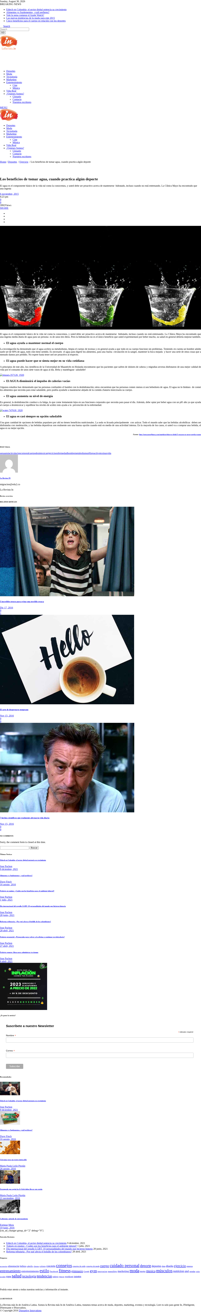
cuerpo (32, 453)
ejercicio (51, 453)
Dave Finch (6, 881)
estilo (44, 1270)
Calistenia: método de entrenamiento (14, 1219)
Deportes (12, 162)
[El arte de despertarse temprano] (67, 703)
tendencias (44, 1276)
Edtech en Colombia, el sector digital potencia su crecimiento (36, 9)
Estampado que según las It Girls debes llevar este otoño (21, 1189)
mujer (143, 1271)
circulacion (15, 453)
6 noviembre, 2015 (9, 194)
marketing (123, 1271)
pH (89, 453)
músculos (164, 1270)
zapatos (77, 1276)
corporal (25, 453)
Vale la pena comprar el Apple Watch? (25, 15)
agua (2, 453)
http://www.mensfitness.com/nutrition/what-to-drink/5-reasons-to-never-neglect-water (170, 434)
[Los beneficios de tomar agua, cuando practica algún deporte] (9, 471)
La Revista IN (5, 478)
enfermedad (61, 453)
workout (69, 1276)
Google (86, 1271)
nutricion (178, 1271)
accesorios (3, 1266)
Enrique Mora (7, 1225)
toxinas (103, 453)
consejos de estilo (79, 1266)
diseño (169, 1266)
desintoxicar (41, 453)
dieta (163, 1266)
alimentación (13, 1266)
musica (150, 1271)
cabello (30, 1266)
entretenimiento (30, 1271)
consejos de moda (92, 1266)
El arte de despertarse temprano (14, 709)
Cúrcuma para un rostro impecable (13, 1160)
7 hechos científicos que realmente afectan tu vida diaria (24, 818)
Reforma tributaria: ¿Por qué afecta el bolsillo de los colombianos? (25, 921)
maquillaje (112, 1271)
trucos (61, 1276)
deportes (156, 1266)
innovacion (102, 1271)
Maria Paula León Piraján (12, 1166)
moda (134, 1270)
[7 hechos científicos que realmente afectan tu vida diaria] (67, 811)
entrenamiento (10, 1271)
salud (17, 1275)
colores (43, 1266)
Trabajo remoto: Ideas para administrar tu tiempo (19, 952)
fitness (65, 1270)
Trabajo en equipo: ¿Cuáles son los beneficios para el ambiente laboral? (27, 891)
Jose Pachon (6, 866)
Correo (10, 1050)
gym (93, 1271)
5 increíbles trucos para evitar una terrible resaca (22, 601)
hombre (71, 453)
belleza (23, 1266)
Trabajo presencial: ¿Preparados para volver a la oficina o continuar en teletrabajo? (32, 937)
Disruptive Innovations (30, 1310)
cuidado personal (124, 1265)
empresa (190, 1266)
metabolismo (81, 453)
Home (3, 162)
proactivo (95, 453)
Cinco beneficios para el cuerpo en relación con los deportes (36, 20)
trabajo (56, 1277)
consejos (64, 1265)
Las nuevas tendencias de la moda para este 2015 (30, 18)
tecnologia (29, 1276)
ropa (8, 1276)
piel (187, 1271)
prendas (192, 1271)
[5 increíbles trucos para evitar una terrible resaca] (67, 595)
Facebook (54, 1271)
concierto (50, 1266)
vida (109, 453)
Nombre (11, 1035)
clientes (36, 1266)
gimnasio (77, 1271)
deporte (145, 1266)
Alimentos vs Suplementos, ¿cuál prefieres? (27, 12)
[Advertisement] (57, 59)
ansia (7, 453)
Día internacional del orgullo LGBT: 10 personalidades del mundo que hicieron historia (33, 906)
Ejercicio (23, 162)
